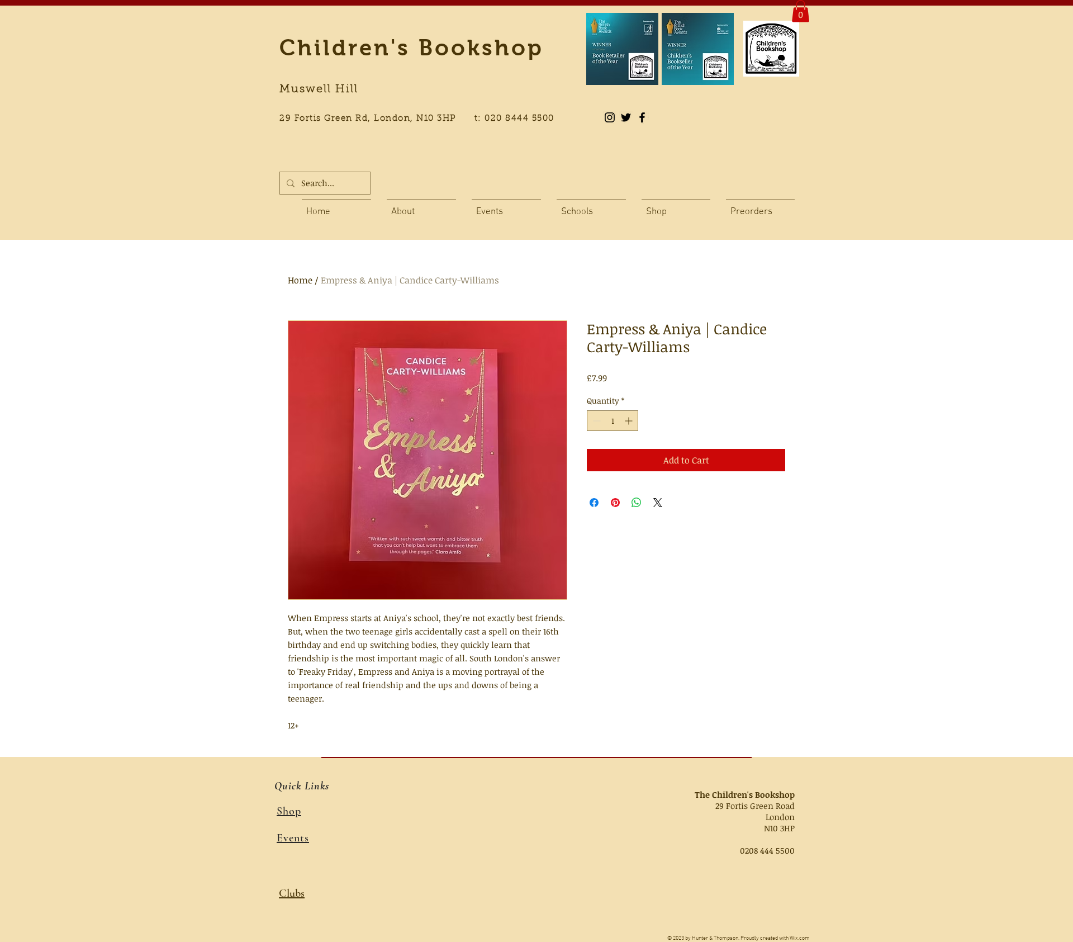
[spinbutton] (612, 420)
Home (300, 280)
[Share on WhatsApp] (636, 502)
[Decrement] (595, 420)
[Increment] (630, 420)
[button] (800, 11)
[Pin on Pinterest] (615, 502)
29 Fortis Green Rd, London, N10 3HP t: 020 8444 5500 (423, 119)
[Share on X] (657, 502)
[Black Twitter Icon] (626, 117)
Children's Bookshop (411, 47)
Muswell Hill (318, 89)
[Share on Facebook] (594, 502)
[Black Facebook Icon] (642, 117)
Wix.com (800, 938)
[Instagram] (609, 117)
